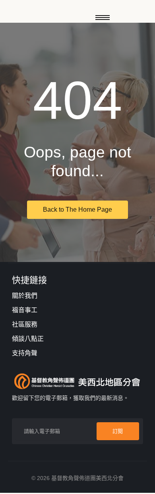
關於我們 (24, 295)
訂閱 (117, 431)
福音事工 (24, 310)
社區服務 (24, 324)
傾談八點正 (28, 338)
